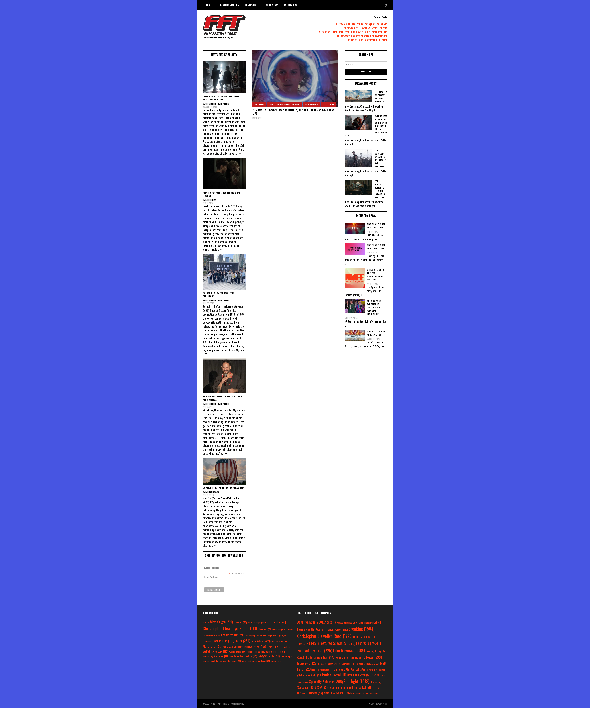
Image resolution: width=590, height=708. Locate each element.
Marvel (283, 641)
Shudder (208, 656)
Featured (308, 643)
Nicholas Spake (311, 675)
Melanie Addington (322, 669)
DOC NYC (369, 637)
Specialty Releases (326, 681)
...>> (381, 239)
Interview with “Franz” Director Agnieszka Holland (361, 24)
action (206, 622)
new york (274, 646)
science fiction (273, 651)
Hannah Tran (223, 640)
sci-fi (262, 651)
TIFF (283, 656)
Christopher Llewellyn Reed (284, 104)
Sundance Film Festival (243, 656)
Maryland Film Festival (354, 663)
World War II (276, 661)
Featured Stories (228, 5)
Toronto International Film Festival (225, 661)
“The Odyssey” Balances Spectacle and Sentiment (361, 36)
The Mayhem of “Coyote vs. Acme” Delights (364, 28)
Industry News (368, 657)
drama (250, 635)
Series (378, 675)
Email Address (212, 577)
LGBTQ (274, 641)
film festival (263, 635)
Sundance (221, 656)
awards (251, 622)
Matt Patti (212, 646)
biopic (260, 622)
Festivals (251, 5)
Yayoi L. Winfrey (371, 693)
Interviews (291, 5)
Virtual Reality (357, 693)
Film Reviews (270, 5)
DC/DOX (357, 636)
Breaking (259, 104)
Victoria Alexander (337, 692)
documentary (233, 635)
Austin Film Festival (367, 622)
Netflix (262, 646)
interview (263, 641)
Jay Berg (322, 663)
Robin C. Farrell (237, 651)
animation (240, 622)
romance (252, 651)
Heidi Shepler (345, 657)
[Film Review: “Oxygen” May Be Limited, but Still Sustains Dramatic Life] (295, 78)
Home (208, 5)
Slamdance (303, 682)
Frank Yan (370, 651)
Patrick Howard (217, 651)
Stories (375, 682)
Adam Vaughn (221, 621)
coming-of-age (279, 629)
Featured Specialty (337, 643)
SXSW (262, 656)
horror (242, 640)
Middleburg (228, 647)
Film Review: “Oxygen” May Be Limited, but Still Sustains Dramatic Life (293, 111)
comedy (265, 629)
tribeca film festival (261, 661)
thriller (274, 656)
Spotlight (328, 104)
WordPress (382, 703)
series (286, 651)
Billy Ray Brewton (338, 629)
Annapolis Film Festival (347, 622)
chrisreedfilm (275, 622)
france (275, 635)
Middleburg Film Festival (245, 646)
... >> (238, 153)
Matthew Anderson (372, 664)
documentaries (213, 635)
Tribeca (246, 661)
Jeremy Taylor (334, 663)
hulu (254, 641)
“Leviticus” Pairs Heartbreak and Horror (366, 40)
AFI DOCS (329, 622)
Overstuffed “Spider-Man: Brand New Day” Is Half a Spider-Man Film (352, 32)
